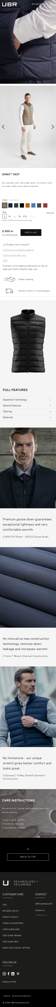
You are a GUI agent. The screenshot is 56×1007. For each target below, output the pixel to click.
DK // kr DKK (38, 11)
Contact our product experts (18, 250)
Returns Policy (11, 911)
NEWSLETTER (9, 982)
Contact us (39, 910)
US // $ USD (38, 31)
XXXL (31, 217)
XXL (25, 217)
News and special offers (16, 948)
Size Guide (50, 212)
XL (20, 217)
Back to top (28, 857)
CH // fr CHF (38, 25)
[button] (49, 5)
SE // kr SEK (38, 21)
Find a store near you (14, 255)
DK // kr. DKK (37, 4)
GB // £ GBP (37, 28)
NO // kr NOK (38, 18)
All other (36, 8)
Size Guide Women (12, 935)
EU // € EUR (38, 15)
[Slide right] (53, 127)
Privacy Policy (10, 917)
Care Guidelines (11, 929)
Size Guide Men (10, 942)
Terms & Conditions (13, 923)
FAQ (5, 261)
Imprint (7, 996)
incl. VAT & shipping (10, 234)
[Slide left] (3, 127)
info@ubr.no (41, 915)
